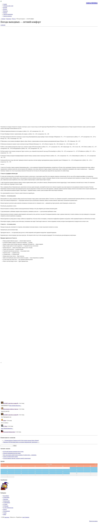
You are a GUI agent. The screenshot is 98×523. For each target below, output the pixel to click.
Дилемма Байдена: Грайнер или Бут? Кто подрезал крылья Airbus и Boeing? (21, 440)
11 (21, 471)
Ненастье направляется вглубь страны (12, 453)
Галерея (5, 4)
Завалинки (8, 18)
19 (35, 473)
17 (7, 473)
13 (48, 471)
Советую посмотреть (8, 14)
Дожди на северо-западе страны (10, 456)
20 (48, 473)
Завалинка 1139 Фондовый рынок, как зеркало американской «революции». (21, 442)
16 (90, 471)
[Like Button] (1, 362)
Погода (14, 18)
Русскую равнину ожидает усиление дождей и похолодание (17, 458)
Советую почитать (7, 16)
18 (21, 473)
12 (35, 471)
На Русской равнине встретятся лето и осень (13, 451)
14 (62, 471)
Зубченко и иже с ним (8, 5)
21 (62, 473)
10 (7, 471)
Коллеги (5, 9)
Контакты (5, 11)
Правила (5, 12)
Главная (3, 18)
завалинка (91, 2)
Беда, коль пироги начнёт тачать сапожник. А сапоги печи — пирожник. (19, 455)
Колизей (5, 7)
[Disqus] (49, 381)
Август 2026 (49, 464)
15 (76, 471)
